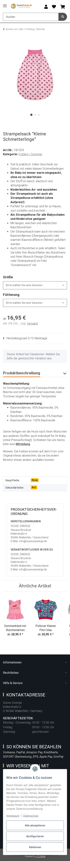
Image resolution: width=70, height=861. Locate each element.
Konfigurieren (35, 836)
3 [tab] (39, 115)
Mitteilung (23, 444)
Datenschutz (30, 815)
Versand (32, 323)
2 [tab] (35, 115)
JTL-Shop (40, 856)
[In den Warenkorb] (6, 41)
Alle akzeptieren (35, 825)
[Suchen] (62, 17)
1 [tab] (31, 115)
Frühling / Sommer (30, 154)
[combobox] (35, 285)
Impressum (12, 815)
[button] (46, 7)
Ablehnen (35, 847)
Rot (34, 487)
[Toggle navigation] (5, 4)
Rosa (35, 480)
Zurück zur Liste (14, 29)
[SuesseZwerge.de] (21, 6)
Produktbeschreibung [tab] (21, 373)
